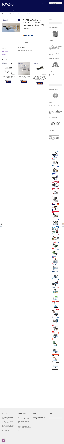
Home (3, 10)
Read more (8, 81)
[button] (19, 20)
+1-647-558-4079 (37, 418)
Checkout (38, 3)
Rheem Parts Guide (52, 141)
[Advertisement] (55, 387)
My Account (44, 3)
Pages (23, 10)
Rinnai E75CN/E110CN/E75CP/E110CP (55, 143)
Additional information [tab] (6, 51)
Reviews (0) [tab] (4, 54)
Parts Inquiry (12, 10)
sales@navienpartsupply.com (55, 74)
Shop (32, 3)
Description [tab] (4, 48)
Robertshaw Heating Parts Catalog (55, 133)
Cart (35, 3)
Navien (7, 13)
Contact (18, 10)
